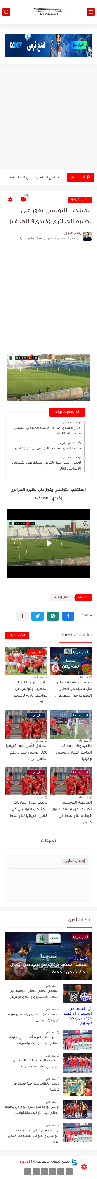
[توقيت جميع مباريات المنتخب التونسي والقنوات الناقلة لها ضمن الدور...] (77, 1132)
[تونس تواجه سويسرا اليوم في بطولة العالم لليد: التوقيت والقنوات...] (77, 1109)
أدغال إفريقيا (79, 199)
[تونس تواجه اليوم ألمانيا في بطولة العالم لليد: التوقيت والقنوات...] (77, 1040)
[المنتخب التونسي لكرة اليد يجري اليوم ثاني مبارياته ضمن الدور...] (77, 1063)
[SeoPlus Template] (74, 1162)
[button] (68, 616)
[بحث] (6, 12)
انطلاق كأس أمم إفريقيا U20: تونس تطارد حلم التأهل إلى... (26, 753)
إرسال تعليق (75, 861)
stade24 (26, 1162)
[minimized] (36, 1171)
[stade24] (48, 12)
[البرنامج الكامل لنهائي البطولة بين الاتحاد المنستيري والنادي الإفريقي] (77, 993)
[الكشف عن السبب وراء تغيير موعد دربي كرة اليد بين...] (77, 1016)
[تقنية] (60, 1171)
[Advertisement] (48, 117)
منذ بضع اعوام (68, 422)
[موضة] (52, 1171)
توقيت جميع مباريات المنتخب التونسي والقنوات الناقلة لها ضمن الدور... (33, 1136)
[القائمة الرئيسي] (91, 12)
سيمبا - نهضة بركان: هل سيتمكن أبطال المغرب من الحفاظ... (73, 689)
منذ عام (83, 677)
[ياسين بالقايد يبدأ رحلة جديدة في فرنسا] (77, 1086)
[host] (27, 1171)
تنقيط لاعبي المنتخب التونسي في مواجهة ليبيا (46, 448)
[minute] (44, 1171)
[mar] (69, 1171)
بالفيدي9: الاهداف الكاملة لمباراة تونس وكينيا (74, 753)
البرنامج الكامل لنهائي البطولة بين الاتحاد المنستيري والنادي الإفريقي (34, 178)
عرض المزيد (17, 635)
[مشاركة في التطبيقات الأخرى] (22, 616)
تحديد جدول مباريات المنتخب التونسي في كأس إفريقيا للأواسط (28, 809)
